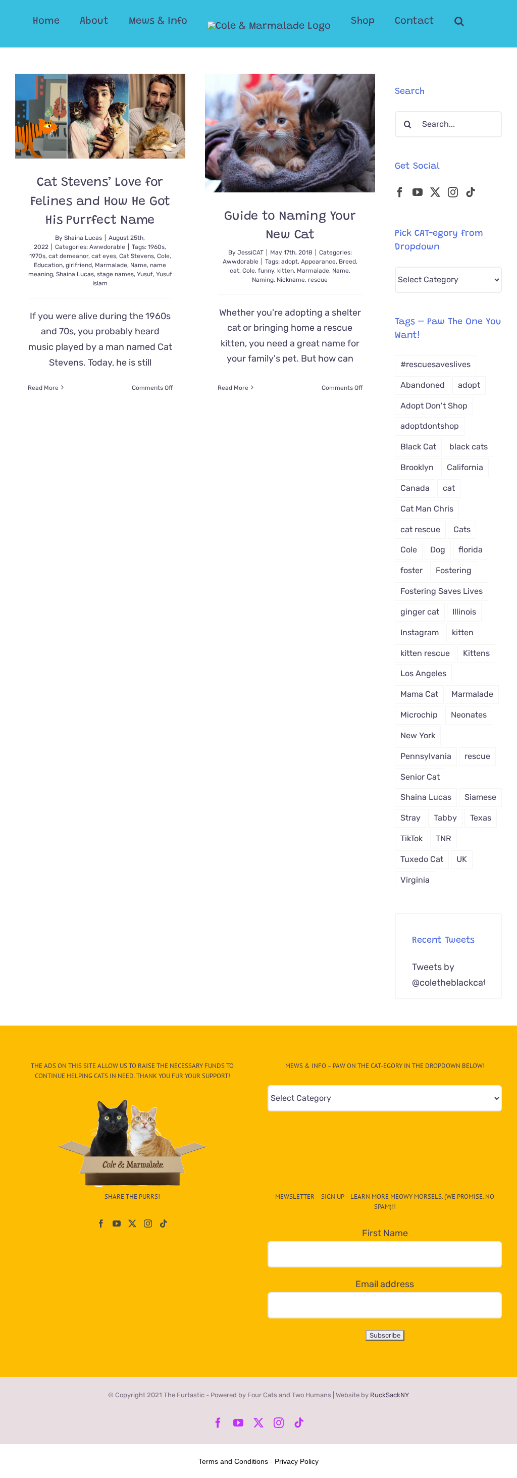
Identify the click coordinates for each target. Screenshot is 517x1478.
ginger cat (419, 612)
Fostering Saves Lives (441, 591)
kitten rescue (425, 653)
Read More (43, 387)
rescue (318, 279)
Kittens (476, 653)
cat (234, 270)
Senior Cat (420, 777)
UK (461, 859)
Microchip (419, 715)
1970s (37, 256)
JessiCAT (250, 252)
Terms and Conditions (233, 1461)
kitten (285, 270)
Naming (263, 279)
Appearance (318, 261)
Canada (415, 488)
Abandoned (422, 385)
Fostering (454, 570)
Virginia (415, 880)
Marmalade (111, 265)
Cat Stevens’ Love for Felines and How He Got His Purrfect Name (100, 202)
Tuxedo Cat (421, 859)
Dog (437, 549)
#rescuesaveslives (435, 364)
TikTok (411, 838)
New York (417, 735)
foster (411, 570)
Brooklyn (417, 467)
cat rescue (420, 529)
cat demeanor (68, 256)
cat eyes (103, 256)
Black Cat (418, 446)
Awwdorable (107, 246)
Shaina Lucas (83, 237)
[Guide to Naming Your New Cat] (290, 133)
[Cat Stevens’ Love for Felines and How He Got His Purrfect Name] (100, 116)
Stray (410, 818)
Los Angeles (423, 673)
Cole (163, 256)
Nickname (291, 279)
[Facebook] (400, 192)
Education (48, 265)
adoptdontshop (429, 426)
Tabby (445, 818)
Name (138, 265)
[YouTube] (417, 192)
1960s (156, 246)
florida (470, 549)
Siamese (480, 797)
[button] (459, 21)
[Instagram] (453, 192)
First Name (385, 1233)
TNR (443, 838)
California (465, 467)
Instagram (419, 632)
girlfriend (79, 265)
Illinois (464, 612)
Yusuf (145, 274)
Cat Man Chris (426, 509)
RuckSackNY (389, 1395)
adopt (289, 261)
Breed (347, 261)
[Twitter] (435, 192)
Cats (462, 529)
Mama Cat (419, 694)
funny (266, 270)
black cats (468, 446)
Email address (384, 1284)
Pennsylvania (425, 756)
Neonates (469, 715)
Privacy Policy (297, 1461)
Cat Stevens (136, 256)
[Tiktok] (471, 192)
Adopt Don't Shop (434, 406)
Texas (480, 818)
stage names (115, 274)
